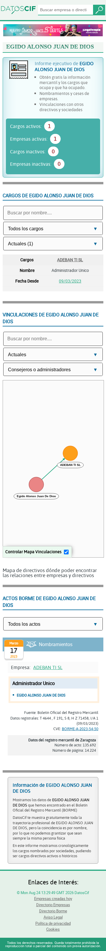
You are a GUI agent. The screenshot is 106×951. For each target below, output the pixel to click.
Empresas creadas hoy (53, 898)
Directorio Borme (53, 911)
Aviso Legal (53, 917)
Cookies (53, 929)
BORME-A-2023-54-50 (80, 728)
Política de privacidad (53, 923)
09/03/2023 (70, 281)
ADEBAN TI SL (70, 259)
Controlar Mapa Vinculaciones (33, 551)
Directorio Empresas (53, 904)
